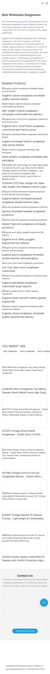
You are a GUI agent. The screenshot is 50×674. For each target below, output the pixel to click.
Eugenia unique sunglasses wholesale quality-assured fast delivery (23, 315)
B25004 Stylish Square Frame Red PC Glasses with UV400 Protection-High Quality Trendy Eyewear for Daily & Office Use (23, 558)
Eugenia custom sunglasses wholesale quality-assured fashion (23, 97)
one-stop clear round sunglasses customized (20, 269)
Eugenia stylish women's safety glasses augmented (24, 300)
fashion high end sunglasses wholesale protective (24, 226)
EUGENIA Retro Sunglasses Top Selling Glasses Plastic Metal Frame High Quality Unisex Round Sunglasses (25, 391)
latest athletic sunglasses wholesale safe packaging (25, 158)
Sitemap (29, 669)
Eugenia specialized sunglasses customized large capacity (19, 284)
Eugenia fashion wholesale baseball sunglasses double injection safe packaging (22, 200)
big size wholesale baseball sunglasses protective (23, 213)
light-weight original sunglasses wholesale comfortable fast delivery (22, 112)
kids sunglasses (10, 351)
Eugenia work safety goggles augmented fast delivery (18, 241)
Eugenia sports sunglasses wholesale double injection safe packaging (23, 256)
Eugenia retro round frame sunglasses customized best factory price (23, 128)
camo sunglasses (27, 351)
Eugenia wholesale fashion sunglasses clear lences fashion (23, 143)
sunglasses (20, 21)
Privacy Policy (39, 669)
